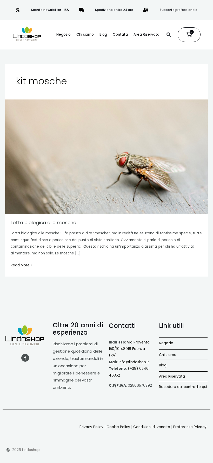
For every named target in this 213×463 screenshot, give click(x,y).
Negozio (63, 34)
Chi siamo (85, 34)
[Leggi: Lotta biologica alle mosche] (106, 156)
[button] (168, 35)
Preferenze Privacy (190, 426)
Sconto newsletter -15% (50, 10)
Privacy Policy (91, 426)
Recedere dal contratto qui (183, 386)
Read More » (21, 265)
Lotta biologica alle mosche (43, 222)
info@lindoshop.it (134, 362)
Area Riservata (146, 34)
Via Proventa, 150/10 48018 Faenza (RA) (129, 349)
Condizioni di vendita (151, 426)
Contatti (120, 34)
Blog (103, 34)
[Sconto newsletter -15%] (18, 10)
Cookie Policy (118, 426)
